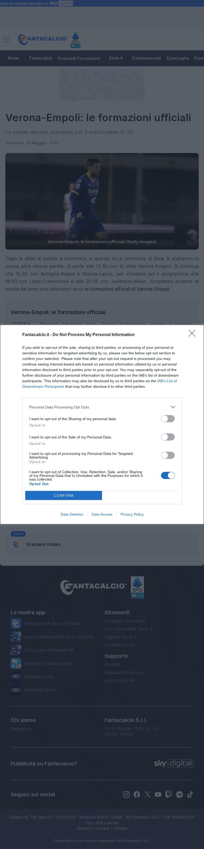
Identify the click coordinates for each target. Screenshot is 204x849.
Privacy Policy (132, 514)
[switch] (168, 418)
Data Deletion (72, 514)
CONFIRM (64, 496)
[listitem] (102, 407)
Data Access (102, 514)
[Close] (194, 335)
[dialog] (102, 424)
